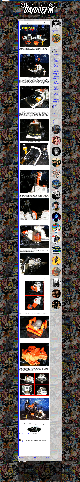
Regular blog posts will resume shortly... (56, 56)
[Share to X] (34, 433)
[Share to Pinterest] (36, 433)
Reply (22, 441)
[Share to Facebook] (35, 433)
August (54, 106)
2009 (53, 118)
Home (35, 457)
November (54, 52)
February (54, 112)
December (54, 51)
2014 (53, 50)
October (54, 104)
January (54, 113)
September (54, 105)
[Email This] (32, 433)
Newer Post (21, 457)
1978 (53, 121)
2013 (53, 114)
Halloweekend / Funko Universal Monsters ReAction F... (56, 66)
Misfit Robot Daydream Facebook (56, 31)
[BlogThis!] (33, 433)
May (54, 108)
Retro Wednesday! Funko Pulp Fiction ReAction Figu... (56, 64)
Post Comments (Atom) (26, 459)
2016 (53, 48)
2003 (53, 120)
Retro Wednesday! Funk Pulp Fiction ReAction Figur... (56, 59)
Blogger (45, 479)
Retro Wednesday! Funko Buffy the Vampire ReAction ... (56, 54)
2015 (53, 49)
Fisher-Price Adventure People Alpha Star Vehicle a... (56, 61)
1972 (53, 122)
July (54, 107)
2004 (53, 119)
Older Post (47, 457)
